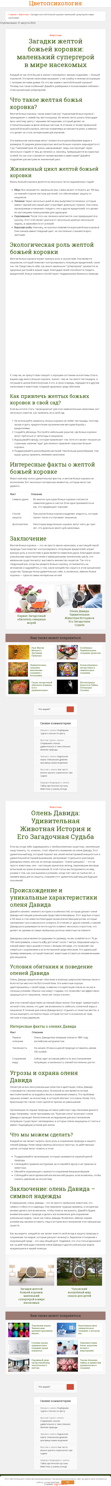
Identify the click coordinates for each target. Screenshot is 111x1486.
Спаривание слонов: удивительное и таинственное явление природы (55, 746)
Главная (12, 14)
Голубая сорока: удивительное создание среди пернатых (40, 1346)
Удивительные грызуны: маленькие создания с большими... (38, 670)
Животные (24, 14)
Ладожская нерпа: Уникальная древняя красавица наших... (42, 1329)
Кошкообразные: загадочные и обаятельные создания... (89, 669)
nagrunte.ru (60, 1484)
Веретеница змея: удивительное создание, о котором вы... (89, 1329)
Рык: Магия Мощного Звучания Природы (38, 651)
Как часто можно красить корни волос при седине (56, 772)
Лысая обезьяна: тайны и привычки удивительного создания (90, 1364)
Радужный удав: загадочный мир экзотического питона (41, 1364)
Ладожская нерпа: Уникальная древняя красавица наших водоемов (54, 759)
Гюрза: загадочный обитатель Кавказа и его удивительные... (42, 686)
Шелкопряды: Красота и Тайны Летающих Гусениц (89, 686)
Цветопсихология (55, 3)
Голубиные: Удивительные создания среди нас (90, 650)
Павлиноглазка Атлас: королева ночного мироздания (88, 1346)
